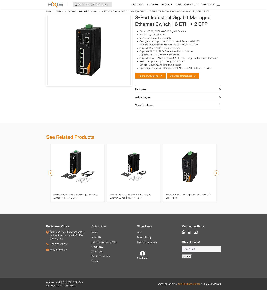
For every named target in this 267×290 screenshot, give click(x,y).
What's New (98, 246)
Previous (51, 50)
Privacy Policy (144, 237)
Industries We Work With (104, 242)
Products (166, 4)
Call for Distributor (101, 256)
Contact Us (208, 4)
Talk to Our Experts (148, 75)
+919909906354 (59, 244)
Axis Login (142, 258)
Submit (187, 256)
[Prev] (50, 173)
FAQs (139, 232)
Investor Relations (186, 4)
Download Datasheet (181, 75)
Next (126, 50)
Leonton (96, 11)
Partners (71, 11)
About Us (137, 4)
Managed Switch (138, 11)
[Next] (216, 173)
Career (95, 261)
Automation (84, 11)
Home (48, 11)
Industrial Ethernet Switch (115, 11)
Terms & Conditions (147, 242)
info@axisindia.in (59, 249)
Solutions (152, 4)
